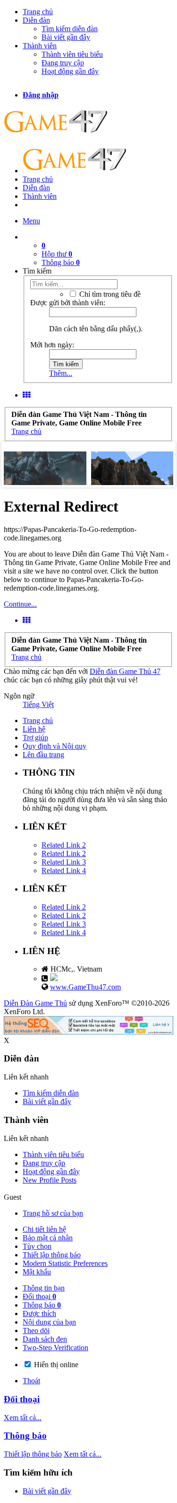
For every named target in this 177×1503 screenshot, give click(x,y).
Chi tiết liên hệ (44, 1229)
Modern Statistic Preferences (65, 1263)
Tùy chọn (37, 1246)
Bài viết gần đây (66, 37)
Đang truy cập (63, 63)
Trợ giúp (35, 738)
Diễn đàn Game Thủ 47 (125, 671)
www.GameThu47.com (85, 987)
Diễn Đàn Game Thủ (35, 1003)
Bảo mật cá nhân (48, 1238)
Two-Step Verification (55, 1348)
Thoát (31, 1381)
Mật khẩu (37, 1272)
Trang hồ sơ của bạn (53, 1213)
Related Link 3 (64, 862)
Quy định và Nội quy (54, 746)
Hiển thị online (55, 1365)
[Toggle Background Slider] (26, 395)
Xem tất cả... (23, 1418)
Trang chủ (38, 12)
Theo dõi (36, 1330)
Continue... (20, 604)
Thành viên (40, 46)
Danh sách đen (45, 1339)
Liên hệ (34, 729)
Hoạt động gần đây (70, 71)
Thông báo (61, 262)
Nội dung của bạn (49, 1322)
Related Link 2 (64, 845)
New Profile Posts (49, 1180)
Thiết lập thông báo (52, 1255)
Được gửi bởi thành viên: (67, 303)
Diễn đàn (36, 20)
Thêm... (60, 373)
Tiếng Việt (38, 704)
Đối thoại (39, 1296)
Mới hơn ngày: (52, 345)
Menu (31, 221)
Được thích (39, 1313)
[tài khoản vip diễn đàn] (88, 1032)
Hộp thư (57, 254)
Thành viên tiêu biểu (72, 54)
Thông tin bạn (44, 1288)
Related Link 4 (64, 870)
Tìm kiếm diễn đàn (70, 29)
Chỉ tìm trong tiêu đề (109, 294)
